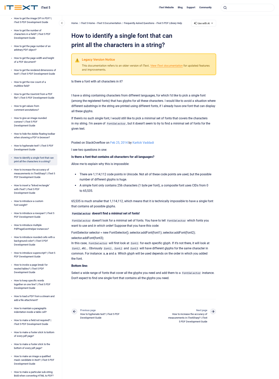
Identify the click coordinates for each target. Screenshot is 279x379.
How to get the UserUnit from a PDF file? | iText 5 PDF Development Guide (34, 96)
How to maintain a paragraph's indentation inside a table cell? (30, 310)
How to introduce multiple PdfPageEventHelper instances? (31, 227)
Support (191, 7)
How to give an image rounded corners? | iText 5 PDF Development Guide (30, 122)
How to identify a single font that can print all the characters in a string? (34, 159)
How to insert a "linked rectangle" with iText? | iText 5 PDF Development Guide (32, 189)
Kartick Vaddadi (143, 142)
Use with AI (204, 23)
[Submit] (225, 8)
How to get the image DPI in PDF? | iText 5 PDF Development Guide (33, 20)
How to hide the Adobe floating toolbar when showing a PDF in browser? (34, 135)
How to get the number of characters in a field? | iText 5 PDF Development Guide (32, 34)
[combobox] (247, 7)
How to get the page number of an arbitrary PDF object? (32, 48)
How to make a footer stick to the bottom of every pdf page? (32, 346)
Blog (180, 7)
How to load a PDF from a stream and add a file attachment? (34, 298)
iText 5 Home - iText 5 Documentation (101, 23)
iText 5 (45, 7)
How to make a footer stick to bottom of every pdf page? (34, 334)
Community (205, 7)
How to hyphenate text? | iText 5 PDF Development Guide (33, 147)
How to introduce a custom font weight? (28, 203)
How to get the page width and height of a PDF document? (34, 60)
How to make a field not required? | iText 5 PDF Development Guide (32, 322)
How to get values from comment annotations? (26, 108)
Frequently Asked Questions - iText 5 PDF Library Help (153, 23)
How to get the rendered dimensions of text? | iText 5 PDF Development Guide (35, 72)
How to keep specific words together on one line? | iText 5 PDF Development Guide (32, 284)
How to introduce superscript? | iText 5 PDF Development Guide (34, 254)
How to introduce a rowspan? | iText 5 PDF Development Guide (34, 215)
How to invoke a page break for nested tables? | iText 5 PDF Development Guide (31, 268)
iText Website (166, 7)
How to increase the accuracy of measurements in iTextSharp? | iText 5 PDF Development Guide (34, 173)
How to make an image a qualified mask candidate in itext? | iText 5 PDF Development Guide (34, 360)
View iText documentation (166, 65)
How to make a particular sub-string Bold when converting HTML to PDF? (33, 374)
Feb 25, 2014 (119, 142)
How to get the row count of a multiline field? (30, 84)
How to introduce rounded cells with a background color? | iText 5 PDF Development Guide (34, 241)
